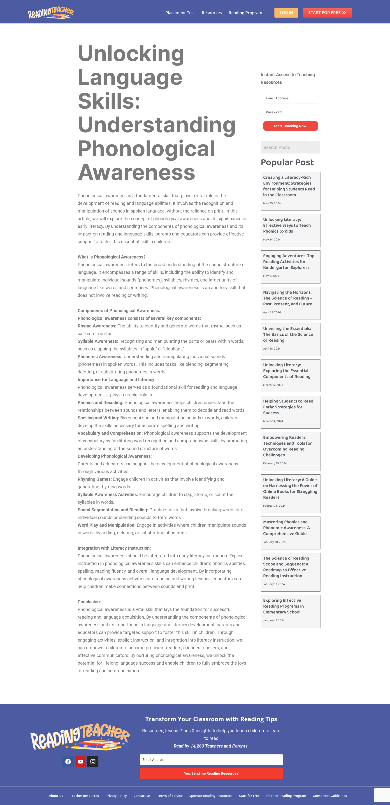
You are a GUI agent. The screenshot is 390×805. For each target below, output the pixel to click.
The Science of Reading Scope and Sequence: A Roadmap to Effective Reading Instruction (286, 567)
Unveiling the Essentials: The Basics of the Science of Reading (288, 334)
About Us (56, 796)
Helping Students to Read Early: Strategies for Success (288, 407)
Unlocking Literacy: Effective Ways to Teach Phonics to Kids (287, 225)
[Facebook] (68, 761)
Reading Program (245, 12)
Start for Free (249, 796)
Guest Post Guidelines (330, 796)
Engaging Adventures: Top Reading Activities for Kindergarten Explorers (288, 261)
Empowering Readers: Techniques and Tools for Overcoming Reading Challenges (287, 446)
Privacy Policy (116, 796)
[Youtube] (80, 761)
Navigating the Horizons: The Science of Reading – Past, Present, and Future (288, 298)
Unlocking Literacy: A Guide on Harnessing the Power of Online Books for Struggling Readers (290, 488)
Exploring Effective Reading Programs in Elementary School (283, 606)
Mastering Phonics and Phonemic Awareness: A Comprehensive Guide (286, 527)
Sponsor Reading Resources (210, 796)
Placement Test (180, 12)
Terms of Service (170, 796)
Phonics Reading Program (286, 796)
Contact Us (142, 796)
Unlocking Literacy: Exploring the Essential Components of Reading (287, 370)
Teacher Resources (84, 796)
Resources (212, 12)
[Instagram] (92, 761)
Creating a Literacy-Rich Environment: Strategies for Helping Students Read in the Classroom (289, 186)
